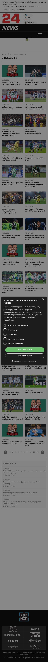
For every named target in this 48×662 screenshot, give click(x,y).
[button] (24, 361)
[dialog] (24, 331)
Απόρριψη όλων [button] (25, 356)
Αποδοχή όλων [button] (25, 350)
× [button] (43, 299)
